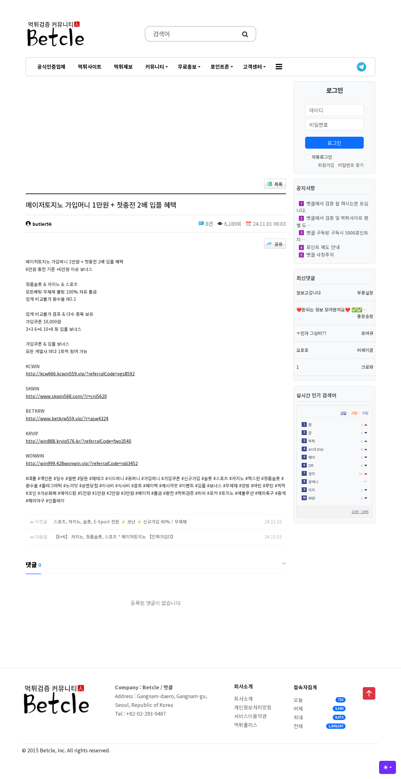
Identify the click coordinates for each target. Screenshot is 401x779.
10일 (343, 412)
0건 (209, 223)
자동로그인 (322, 157)
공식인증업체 (51, 66)
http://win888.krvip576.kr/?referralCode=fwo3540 (78, 441)
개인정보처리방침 (253, 707)
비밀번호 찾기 (351, 165)
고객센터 (252, 66)
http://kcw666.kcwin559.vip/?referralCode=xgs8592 (80, 373)
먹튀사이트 (90, 66)
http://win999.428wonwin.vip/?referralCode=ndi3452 (82, 463)
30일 (365, 412)
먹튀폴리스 (246, 725)
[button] (279, 66)
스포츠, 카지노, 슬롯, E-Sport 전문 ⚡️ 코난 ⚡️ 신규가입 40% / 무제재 (120, 521)
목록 (278, 184)
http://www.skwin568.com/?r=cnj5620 (66, 396)
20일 (354, 412)
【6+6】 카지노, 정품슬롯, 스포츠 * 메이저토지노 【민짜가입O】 (114, 536)
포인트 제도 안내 (323, 247)
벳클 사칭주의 (320, 254)
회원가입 (326, 165)
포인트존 (220, 66)
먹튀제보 (123, 66)
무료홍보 (187, 66)
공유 (278, 244)
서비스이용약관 (250, 716)
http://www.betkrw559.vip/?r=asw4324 (67, 418)
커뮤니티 (154, 66)
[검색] (245, 34)
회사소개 (243, 698)
